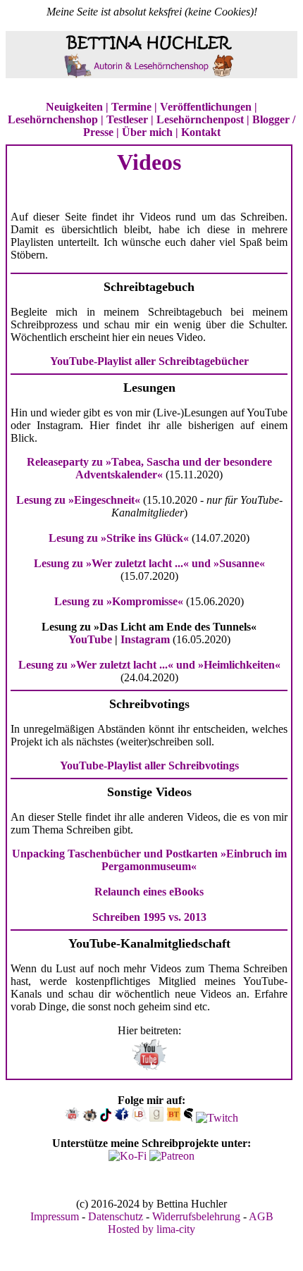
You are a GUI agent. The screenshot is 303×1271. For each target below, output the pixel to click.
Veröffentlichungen (206, 107)
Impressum (54, 1216)
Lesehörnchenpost (200, 119)
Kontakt (201, 132)
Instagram (145, 639)
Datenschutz (115, 1216)
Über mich (147, 132)
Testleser (127, 119)
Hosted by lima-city (151, 1229)
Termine (131, 107)
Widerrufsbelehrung (196, 1216)
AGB (261, 1216)
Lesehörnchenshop (53, 119)
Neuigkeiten (74, 107)
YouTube (90, 639)
